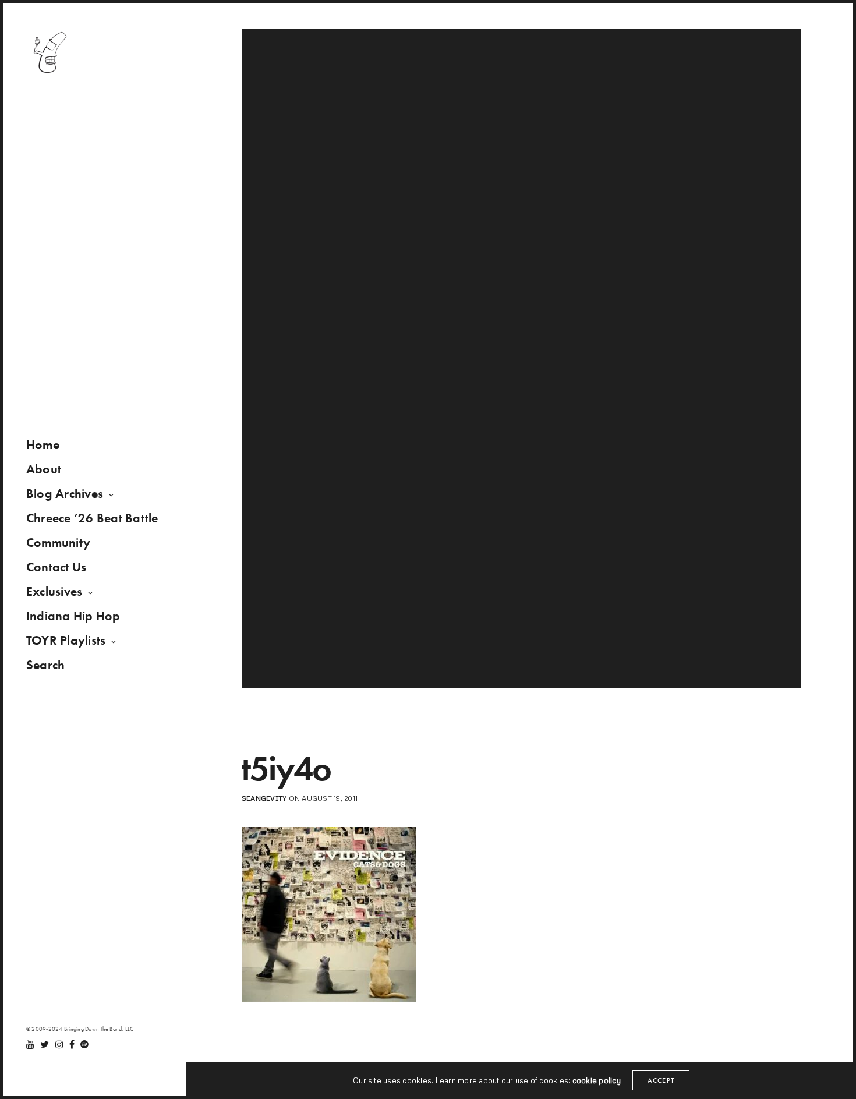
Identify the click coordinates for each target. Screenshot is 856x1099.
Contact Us (56, 567)
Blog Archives (64, 493)
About (43, 469)
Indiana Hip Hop (73, 615)
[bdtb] (49, 52)
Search (45, 664)
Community (58, 542)
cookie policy (596, 1080)
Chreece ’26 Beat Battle (92, 518)
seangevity (264, 798)
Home (42, 444)
